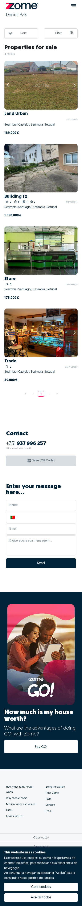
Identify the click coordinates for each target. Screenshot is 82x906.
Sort (23, 33)
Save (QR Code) (43, 460)
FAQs (48, 811)
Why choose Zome (16, 798)
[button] (13, 517)
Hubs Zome (52, 793)
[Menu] (73, 6)
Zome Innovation (55, 787)
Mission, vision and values (20, 804)
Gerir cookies (41, 887)
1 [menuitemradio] (41, 394)
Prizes (9, 810)
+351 (26, 443)
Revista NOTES (14, 816)
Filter (58, 33)
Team (49, 799)
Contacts (50, 805)
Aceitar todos (41, 897)
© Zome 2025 (41, 838)
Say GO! (41, 747)
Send (41, 563)
